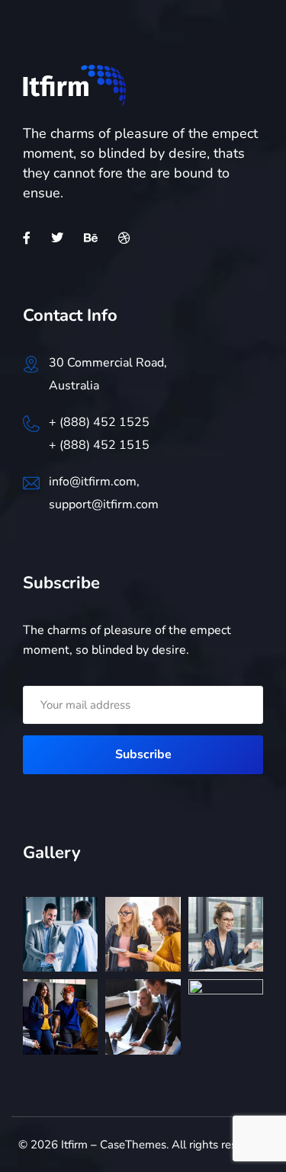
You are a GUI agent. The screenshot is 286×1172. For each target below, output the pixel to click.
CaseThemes (133, 1144)
